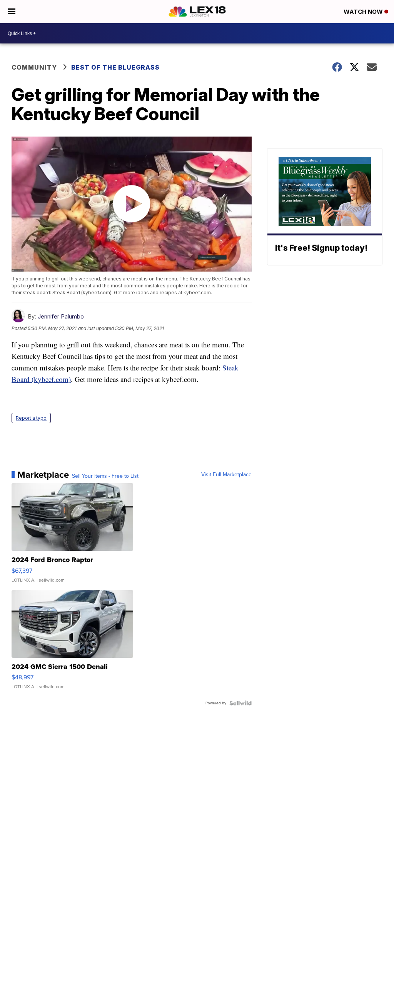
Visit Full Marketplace (226, 474)
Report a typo (31, 418)
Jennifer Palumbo (61, 316)
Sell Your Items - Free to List (105, 476)
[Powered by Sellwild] (240, 703)
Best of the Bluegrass (115, 67)
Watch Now (364, 11)
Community (34, 67)
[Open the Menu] (12, 11)
